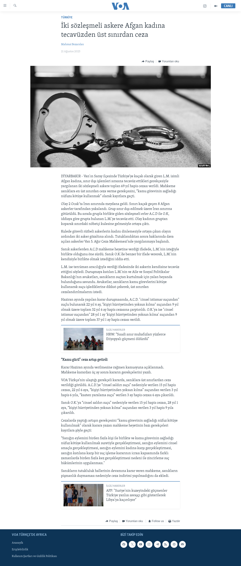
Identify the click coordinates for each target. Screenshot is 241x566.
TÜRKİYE (67, 17)
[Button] (148, 61)
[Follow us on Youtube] (140, 544)
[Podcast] (174, 544)
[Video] (215, 6)
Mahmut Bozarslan (72, 44)
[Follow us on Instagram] (149, 544)
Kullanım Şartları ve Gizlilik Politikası (34, 556)
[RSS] (165, 544)
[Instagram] (204, 6)
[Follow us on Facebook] (123, 544)
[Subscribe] (182, 544)
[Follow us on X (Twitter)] (132, 544)
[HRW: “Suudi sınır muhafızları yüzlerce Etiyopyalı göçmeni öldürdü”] (83, 339)
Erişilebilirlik (20, 549)
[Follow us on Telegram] (157, 544)
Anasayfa (17, 542)
